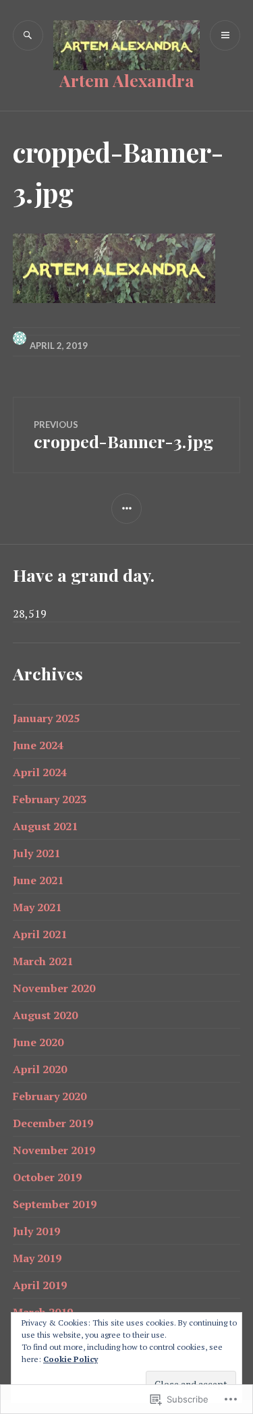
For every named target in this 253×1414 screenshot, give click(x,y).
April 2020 (40, 1069)
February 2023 (49, 799)
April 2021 (40, 934)
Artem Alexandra (126, 80)
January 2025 (46, 718)
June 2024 (38, 745)
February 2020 (49, 1096)
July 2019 (36, 1231)
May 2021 (37, 907)
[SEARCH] (28, 35)
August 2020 (45, 1015)
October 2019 (47, 1177)
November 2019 (54, 1150)
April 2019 (40, 1285)
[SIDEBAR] (126, 508)
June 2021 (38, 880)
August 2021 (45, 826)
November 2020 (54, 988)
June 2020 (38, 1042)
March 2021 (43, 961)
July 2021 (36, 853)
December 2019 (53, 1123)
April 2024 (40, 772)
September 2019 (54, 1204)
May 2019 (37, 1258)
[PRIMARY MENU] (225, 35)
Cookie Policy (70, 1359)
